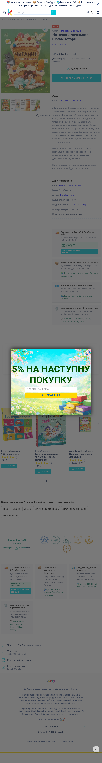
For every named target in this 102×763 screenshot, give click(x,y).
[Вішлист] (92, 12)
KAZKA (10, 12)
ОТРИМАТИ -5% (51, 395)
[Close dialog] (87, 352)
